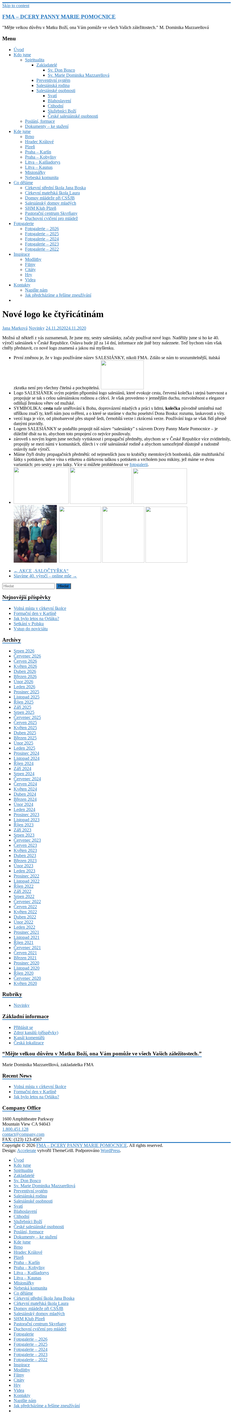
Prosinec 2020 (26, 962)
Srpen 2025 (24, 712)
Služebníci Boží (62, 111)
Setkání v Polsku (29, 623)
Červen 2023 (25, 845)
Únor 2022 (23, 922)
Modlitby (33, 259)
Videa (30, 279)
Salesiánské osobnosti (55, 90)
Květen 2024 (25, 789)
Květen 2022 (25, 911)
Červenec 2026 (27, 656)
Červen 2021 (25, 952)
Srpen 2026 (24, 650)
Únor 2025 (23, 743)
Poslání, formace (40, 121)
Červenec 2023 (27, 840)
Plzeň (30, 146)
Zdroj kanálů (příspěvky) (36, 1032)
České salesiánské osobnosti (73, 116)
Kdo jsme (22, 54)
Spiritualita (34, 59)
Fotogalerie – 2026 (42, 228)
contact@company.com (23, 1134)
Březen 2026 (25, 676)
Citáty (30, 269)
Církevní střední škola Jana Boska (55, 187)
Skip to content (15, 5)
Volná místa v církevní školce (40, 608)
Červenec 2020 (27, 978)
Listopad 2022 (26, 881)
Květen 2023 (25, 850)
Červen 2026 (25, 661)
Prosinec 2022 (26, 876)
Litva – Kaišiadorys (42, 162)
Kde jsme (22, 131)
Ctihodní (55, 105)
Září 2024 (22, 768)
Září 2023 (22, 829)
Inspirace (22, 254)
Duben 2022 (25, 916)
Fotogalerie (24, 223)
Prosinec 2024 (26, 753)
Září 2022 (22, 891)
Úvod (19, 49)
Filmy (30, 264)
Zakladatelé (46, 65)
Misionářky (35, 172)
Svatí (52, 95)
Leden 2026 (24, 686)
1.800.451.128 (15, 1129)
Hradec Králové (39, 141)
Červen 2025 (25, 722)
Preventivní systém (53, 80)
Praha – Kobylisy (40, 157)
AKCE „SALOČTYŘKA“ (41, 570)
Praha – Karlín (38, 151)
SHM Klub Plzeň (40, 208)
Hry (28, 274)
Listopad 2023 (26, 819)
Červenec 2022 (27, 901)
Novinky (37, 328)
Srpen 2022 (24, 896)
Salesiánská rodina (53, 85)
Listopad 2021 (26, 937)
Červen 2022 (25, 906)
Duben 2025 (25, 732)
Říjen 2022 (24, 886)
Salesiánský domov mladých (50, 203)
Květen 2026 (25, 666)
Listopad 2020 (26, 968)
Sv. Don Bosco (61, 70)
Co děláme (23, 182)
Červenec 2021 (27, 947)
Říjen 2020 (24, 973)
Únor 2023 (23, 865)
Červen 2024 (25, 783)
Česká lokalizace (29, 1042)
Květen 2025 (25, 727)
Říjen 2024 (24, 763)
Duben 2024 (25, 794)
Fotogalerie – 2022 (42, 249)
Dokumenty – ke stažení (46, 126)
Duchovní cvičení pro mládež (51, 218)
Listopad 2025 (26, 697)
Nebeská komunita (42, 177)
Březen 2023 (25, 860)
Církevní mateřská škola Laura (52, 192)
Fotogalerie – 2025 (42, 233)
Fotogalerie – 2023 (42, 244)
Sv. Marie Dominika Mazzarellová (78, 75)
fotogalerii (139, 464)
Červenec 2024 (27, 778)
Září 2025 (22, 707)
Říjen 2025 (24, 702)
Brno (29, 136)
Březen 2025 (25, 737)
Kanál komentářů (29, 1037)
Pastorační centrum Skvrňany (51, 213)
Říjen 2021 (24, 942)
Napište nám (36, 290)
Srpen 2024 (24, 773)
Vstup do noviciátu (31, 628)
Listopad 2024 (26, 758)
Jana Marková (15, 328)
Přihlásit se (23, 1027)
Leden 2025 (24, 748)
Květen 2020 (25, 983)
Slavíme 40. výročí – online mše (45, 575)
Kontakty (22, 284)
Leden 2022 (24, 927)
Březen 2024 (25, 799)
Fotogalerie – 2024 (42, 238)
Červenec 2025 (27, 717)
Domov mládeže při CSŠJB (50, 198)
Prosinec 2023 (26, 814)
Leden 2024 (24, 809)
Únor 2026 (23, 681)
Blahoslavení (59, 100)
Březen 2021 (25, 957)
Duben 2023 (25, 855)
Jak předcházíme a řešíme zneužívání (58, 295)
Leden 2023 (24, 870)
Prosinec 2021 (26, 932)
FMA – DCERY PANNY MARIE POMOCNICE (59, 17)
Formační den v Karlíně (35, 613)
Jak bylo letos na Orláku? (36, 618)
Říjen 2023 (24, 824)
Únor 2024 (23, 804)
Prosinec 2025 (26, 691)
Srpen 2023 (24, 835)
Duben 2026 (25, 671)
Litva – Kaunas (39, 167)
